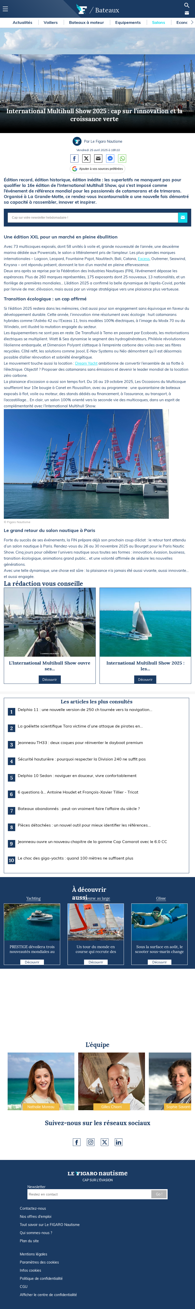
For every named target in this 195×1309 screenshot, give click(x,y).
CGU (23, 1286)
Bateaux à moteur (87, 22)
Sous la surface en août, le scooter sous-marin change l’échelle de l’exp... (159, 951)
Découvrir (32, 962)
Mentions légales (33, 1254)
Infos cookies (30, 1270)
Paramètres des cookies (39, 1262)
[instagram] (90, 1142)
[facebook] (76, 1142)
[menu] (5, 9)
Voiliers (51, 22)
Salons (159, 22)
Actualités (23, 22)
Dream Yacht (86, 363)
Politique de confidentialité (41, 1278)
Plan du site (29, 1241)
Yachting (33, 898)
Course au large (97, 898)
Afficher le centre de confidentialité (48, 1294)
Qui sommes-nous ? (36, 1233)
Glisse (161, 898)
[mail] (187, 13)
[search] (186, 5)
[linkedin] (118, 1142)
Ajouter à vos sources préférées (101, 169)
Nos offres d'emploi (35, 1216)
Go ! (159, 1194)
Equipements (128, 22)
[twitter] (104, 1142)
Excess (144, 258)
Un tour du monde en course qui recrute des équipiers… (96, 951)
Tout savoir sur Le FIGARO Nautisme (50, 1224)
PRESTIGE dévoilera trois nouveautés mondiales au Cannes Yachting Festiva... (32, 951)
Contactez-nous (33, 1208)
